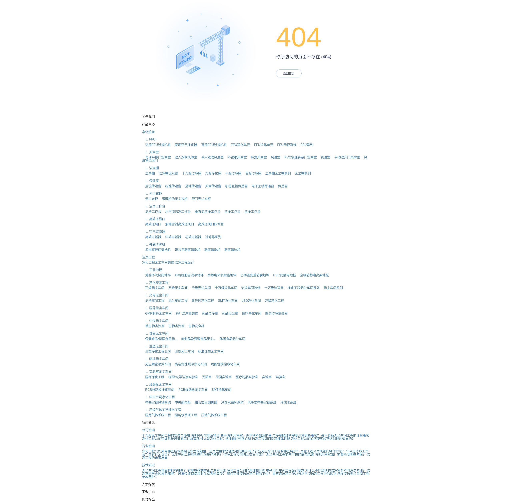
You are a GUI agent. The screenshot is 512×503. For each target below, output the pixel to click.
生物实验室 (174, 326)
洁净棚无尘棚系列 (276, 173)
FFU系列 (305, 144)
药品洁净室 (208, 313)
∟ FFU (149, 139)
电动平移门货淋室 (156, 157)
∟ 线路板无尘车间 (157, 384)
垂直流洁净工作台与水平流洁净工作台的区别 (304, 473)
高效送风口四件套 (209, 224)
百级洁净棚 (251, 173)
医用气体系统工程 (156, 415)
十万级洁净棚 (190, 173)
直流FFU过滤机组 (212, 144)
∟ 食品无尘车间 (155, 333)
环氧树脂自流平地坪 (188, 275)
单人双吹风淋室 (211, 157)
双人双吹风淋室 (184, 157)
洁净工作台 (151, 211)
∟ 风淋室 (150, 152)
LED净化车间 (249, 300)
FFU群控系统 (285, 144)
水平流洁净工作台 (176, 211)
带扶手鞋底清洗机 (186, 250)
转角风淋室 (257, 157)
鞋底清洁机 (230, 250)
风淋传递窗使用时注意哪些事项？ (202, 473)
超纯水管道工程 (184, 415)
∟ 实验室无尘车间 (157, 371)
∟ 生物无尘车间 (155, 321)
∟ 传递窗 (150, 180)
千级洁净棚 (231, 173)
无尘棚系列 (301, 173)
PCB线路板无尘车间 (191, 389)
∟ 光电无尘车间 (155, 295)
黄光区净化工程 (201, 300)
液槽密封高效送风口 (178, 224)
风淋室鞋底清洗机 (156, 250)
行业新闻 (148, 446)
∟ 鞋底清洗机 (153, 244)
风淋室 (274, 157)
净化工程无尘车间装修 (158, 262)
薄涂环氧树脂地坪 (156, 275)
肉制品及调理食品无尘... (197, 339)
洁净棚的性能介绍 (238, 438)
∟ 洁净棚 (150, 168)
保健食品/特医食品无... (159, 339)
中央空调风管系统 (156, 402)
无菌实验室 (222, 377)
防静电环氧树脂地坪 (220, 275)
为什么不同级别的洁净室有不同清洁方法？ (335, 470)
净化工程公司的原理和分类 (246, 470)
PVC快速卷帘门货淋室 (299, 157)
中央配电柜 (181, 402)
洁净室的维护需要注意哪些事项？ (296, 435)
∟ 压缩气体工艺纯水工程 (161, 410)
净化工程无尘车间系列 (302, 288)
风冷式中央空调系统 (260, 402)
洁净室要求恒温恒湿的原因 (228, 451)
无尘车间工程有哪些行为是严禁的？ (197, 454)
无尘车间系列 (331, 288)
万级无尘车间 (176, 288)
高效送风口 (151, 224)
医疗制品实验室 (245, 377)
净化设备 (148, 132)
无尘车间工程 (176, 300)
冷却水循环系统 (231, 402)
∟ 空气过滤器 (153, 231)
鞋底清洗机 (210, 250)
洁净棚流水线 (167, 173)
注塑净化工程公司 (156, 351)
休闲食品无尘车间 (230, 339)
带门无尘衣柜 (199, 198)
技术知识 (148, 465)
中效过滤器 (171, 237)
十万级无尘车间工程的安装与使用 (166, 435)
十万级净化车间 (224, 288)
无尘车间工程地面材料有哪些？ (164, 470)
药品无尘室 (228, 313)
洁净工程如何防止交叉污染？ (244, 454)
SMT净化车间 (226, 300)
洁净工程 (148, 257)
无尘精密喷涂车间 (156, 364)
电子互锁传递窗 (261, 186)
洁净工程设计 (184, 262)
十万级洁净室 (272, 288)
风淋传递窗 (211, 186)
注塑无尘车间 (183, 351)
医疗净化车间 (250, 313)
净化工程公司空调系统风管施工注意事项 (171, 438)
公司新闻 (148, 430)
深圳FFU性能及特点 (205, 435)
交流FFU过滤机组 (156, 144)
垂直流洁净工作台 (206, 211)
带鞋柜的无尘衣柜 (173, 198)
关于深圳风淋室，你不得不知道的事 (246, 435)
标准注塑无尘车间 (209, 351)
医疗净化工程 (153, 377)
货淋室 (324, 157)
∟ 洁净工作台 (153, 206)
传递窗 (281, 186)
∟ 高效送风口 (153, 219)
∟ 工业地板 (152, 270)
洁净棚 (148, 173)
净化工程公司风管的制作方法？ (322, 451)
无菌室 (205, 377)
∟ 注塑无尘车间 (155, 346)
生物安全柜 (194, 326)
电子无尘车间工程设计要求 (285, 470)
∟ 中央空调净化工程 (158, 397)
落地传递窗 (191, 186)
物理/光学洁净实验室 (181, 377)
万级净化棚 (211, 173)
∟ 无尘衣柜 (152, 193)
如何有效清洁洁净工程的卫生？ (249, 473)
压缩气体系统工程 (212, 415)
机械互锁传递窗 (235, 186)
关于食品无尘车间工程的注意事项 (345, 435)
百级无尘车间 (153, 288)
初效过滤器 (191, 237)
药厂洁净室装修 (185, 313)
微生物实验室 (153, 326)
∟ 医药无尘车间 (155, 308)
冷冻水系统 (286, 402)
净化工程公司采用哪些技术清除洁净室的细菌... (175, 451)
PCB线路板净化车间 (158, 389)
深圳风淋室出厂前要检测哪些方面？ (340, 454)
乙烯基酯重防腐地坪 (253, 275)
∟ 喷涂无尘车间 (155, 359)
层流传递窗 (151, 186)
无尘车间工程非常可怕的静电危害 (290, 454)
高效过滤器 (151, 237)
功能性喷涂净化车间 (224, 364)
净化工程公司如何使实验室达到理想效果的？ (323, 438)
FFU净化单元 (239, 144)
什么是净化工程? (212, 438)
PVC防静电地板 (283, 275)
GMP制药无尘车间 (157, 313)
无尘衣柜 (150, 198)
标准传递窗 (171, 186)
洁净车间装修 (249, 288)
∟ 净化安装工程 (155, 282)
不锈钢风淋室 (235, 157)
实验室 (265, 377)
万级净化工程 (273, 300)
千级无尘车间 (199, 288)
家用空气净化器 (184, 144)
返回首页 (288, 73)
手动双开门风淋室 (345, 157)
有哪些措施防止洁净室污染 (207, 470)
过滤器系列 (211, 237)
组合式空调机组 (204, 402)
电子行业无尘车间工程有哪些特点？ (274, 451)
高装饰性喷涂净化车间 (189, 364)
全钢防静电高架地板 (313, 275)
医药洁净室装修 (275, 313)
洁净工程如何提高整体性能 (271, 438)
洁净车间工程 (153, 300)
